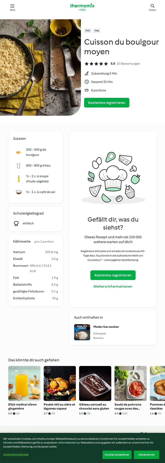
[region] (82, 448)
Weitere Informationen (112, 286)
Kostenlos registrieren (106, 102)
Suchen (152, 10)
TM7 (87, 30)
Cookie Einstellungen (16, 454)
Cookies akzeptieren (117, 454)
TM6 (96, 30)
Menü (12, 10)
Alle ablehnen (146, 454)
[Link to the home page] (82, 7)
